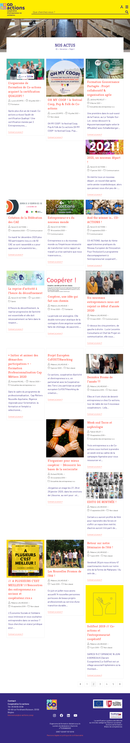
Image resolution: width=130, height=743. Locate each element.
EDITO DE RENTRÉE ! (101, 502)
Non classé (55, 117)
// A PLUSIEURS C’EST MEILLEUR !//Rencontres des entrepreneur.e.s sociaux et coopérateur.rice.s (25, 589)
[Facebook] (61, 715)
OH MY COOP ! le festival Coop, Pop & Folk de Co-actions (65, 104)
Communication (113, 170)
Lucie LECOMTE (17, 101)
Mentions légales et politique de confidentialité (65, 735)
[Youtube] (75, 715)
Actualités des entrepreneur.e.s (102, 107)
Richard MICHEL (17, 382)
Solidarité (69, 309)
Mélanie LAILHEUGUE (59, 306)
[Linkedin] (68, 715)
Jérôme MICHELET (97, 100)
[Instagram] (54, 715)
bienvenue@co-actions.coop (20, 715)
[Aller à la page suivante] (120, 684)
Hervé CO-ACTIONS (97, 167)
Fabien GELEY (95, 432)
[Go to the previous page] (80, 684)
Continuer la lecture (15, 132)
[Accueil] (56, 49)
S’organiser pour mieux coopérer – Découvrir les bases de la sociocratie (64, 465)
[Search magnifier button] (127, 12)
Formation (15, 104)
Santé (13, 301)
